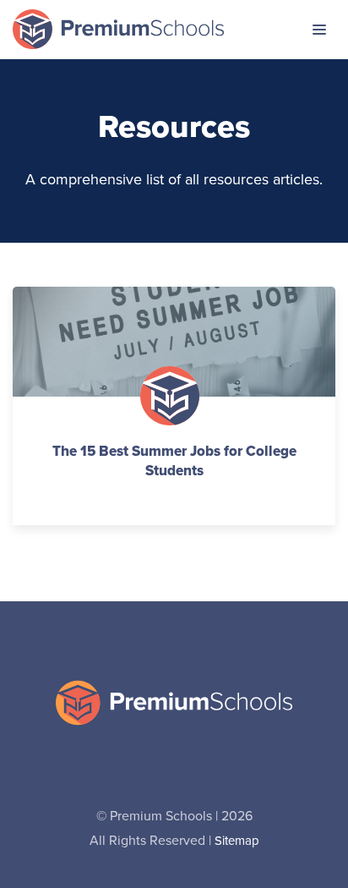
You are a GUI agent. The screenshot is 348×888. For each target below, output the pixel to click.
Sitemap (237, 841)
